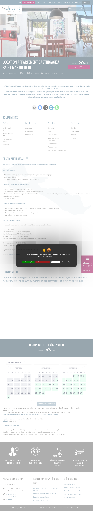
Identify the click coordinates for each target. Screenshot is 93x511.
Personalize (55, 262)
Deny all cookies (43, 262)
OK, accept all (29, 262)
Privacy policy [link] (66, 262)
